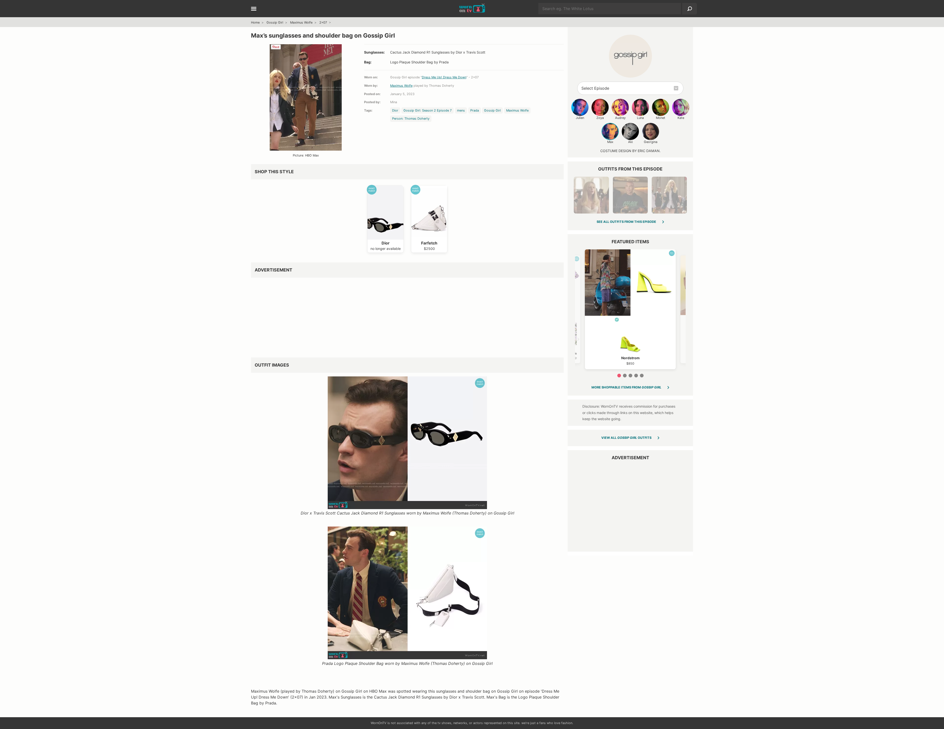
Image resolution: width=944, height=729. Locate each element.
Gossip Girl (274, 22)
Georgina (650, 142)
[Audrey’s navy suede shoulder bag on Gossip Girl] (669, 195)
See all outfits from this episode (626, 222)
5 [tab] (642, 375)
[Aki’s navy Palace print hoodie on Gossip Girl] (630, 195)
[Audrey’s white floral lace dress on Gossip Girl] (591, 195)
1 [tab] (619, 375)
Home (255, 22)
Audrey (620, 118)
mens (461, 110)
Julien (580, 118)
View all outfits (626, 438)
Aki (630, 142)
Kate (681, 118)
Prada (474, 110)
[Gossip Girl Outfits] (630, 56)
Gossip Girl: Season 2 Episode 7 (427, 110)
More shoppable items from (626, 387)
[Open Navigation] (253, 9)
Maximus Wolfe (301, 22)
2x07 (323, 22)
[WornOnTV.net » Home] (472, 8)
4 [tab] (636, 375)
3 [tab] (630, 375)
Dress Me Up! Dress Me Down (444, 77)
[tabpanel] (630, 309)
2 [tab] (625, 375)
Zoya (600, 118)
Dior (395, 110)
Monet (660, 118)
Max (610, 142)
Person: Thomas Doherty (410, 118)
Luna (640, 118)
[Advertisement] (398, 315)
